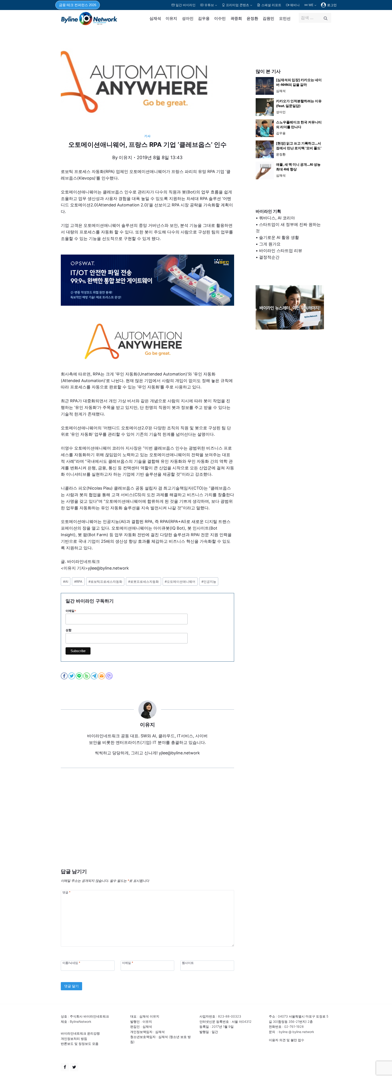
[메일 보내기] (102, 676)
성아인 (188, 18)
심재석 (155, 18)
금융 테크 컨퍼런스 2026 (77, 5)
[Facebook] (65, 1067)
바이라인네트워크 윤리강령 (80, 1033)
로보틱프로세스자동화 (105, 581)
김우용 (204, 18)
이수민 (220, 18)
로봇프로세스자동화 (143, 581)
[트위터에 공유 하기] (72, 676)
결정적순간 (269, 257)
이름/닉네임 (71, 962)
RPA (78, 581)
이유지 (171, 18)
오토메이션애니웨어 (180, 581)
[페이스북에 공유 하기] (64, 676)
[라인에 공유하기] (79, 676)
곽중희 (236, 18)
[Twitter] (74, 1067)
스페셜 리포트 (271, 5)
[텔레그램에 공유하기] (94, 676)
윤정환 (252, 18)
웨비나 (295, 5)
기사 (147, 136)
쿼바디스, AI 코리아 (277, 217)
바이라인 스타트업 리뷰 (280, 250)
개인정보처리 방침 (74, 1038)
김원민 (268, 18)
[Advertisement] (147, 825)
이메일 (71, 611)
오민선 (285, 18)
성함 (68, 630)
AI (65, 581)
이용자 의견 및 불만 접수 (286, 1040)
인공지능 (208, 581)
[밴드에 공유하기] (87, 676)
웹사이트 (188, 962)
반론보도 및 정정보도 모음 (79, 1043)
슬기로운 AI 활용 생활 (279, 237)
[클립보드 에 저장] (109, 676)
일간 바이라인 (186, 5)
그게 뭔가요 (270, 244)
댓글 (66, 892)
